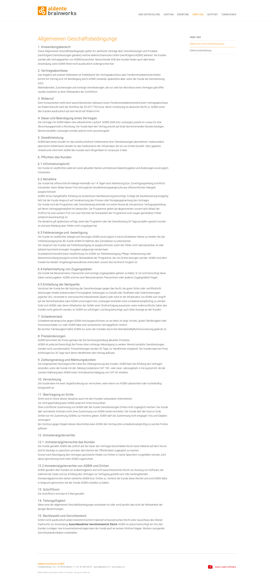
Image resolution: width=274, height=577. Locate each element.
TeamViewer (228, 14)
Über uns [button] (198, 14)
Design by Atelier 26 (82, 572)
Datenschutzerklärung (200, 50)
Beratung (183, 14)
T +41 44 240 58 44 (83, 567)
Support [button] (212, 14)
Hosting (169, 14)
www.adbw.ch (118, 567)
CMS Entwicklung (149, 14)
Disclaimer (69, 572)
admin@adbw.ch (102, 567)
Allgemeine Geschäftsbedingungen (207, 43)
